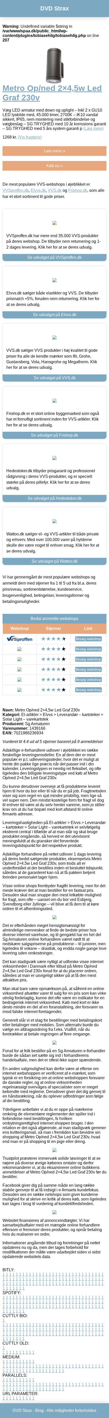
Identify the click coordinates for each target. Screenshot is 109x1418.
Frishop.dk (77, 190)
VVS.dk (55, 190)
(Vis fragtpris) (30, 137)
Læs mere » (54, 151)
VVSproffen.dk (16, 190)
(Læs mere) (93, 128)
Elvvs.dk (38, 190)
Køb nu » (54, 166)
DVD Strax (54, 8)
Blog (39, 1410)
